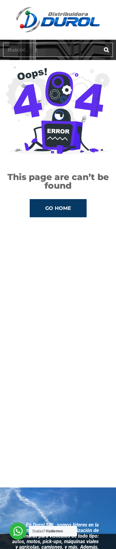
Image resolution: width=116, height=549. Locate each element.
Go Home (58, 208)
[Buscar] (106, 50)
